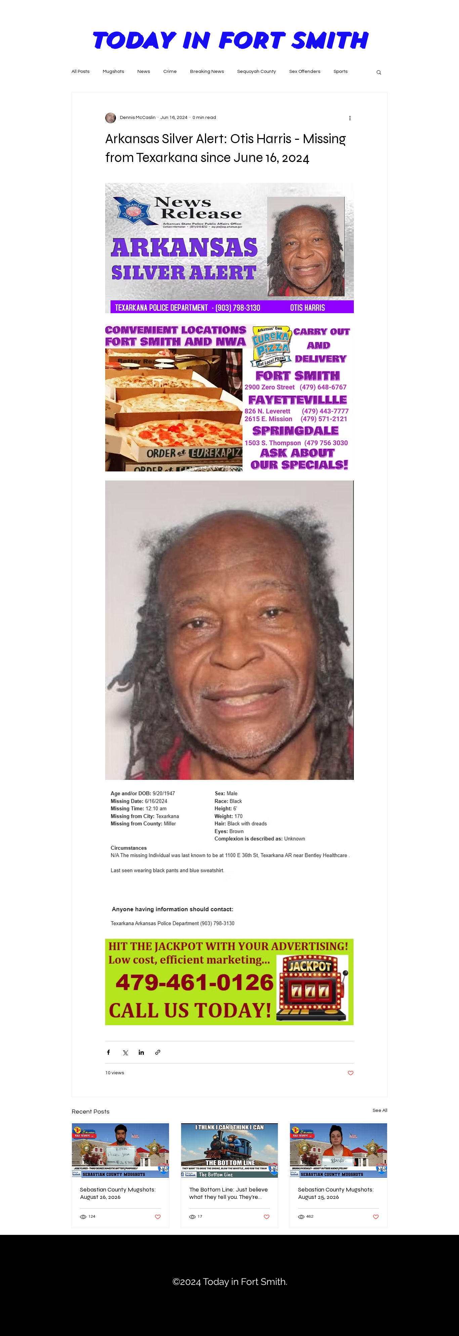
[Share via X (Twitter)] (125, 1052)
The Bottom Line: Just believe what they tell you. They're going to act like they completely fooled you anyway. (228, 1193)
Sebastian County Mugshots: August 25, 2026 (336, 1193)
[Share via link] (158, 1052)
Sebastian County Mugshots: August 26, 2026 (118, 1193)
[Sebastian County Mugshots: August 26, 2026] (120, 1150)
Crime (170, 71)
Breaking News (207, 71)
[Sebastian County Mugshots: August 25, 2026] (338, 1150)
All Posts (80, 71)
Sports (340, 71)
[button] (379, 72)
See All (380, 1110)
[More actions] (350, 118)
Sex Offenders (304, 71)
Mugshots (113, 71)
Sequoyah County (256, 71)
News (143, 71)
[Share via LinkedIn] (141, 1052)
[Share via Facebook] (108, 1052)
